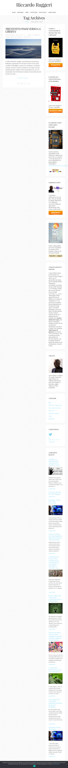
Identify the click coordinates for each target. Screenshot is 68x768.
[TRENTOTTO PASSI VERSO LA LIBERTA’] (23, 48)
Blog (30, 35)
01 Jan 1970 (52, 442)
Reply (50, 439)
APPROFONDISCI (56, 763)
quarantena (19, 37)
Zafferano (51, 419)
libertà (12, 37)
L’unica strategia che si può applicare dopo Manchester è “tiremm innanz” (55, 537)
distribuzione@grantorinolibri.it (58, 165)
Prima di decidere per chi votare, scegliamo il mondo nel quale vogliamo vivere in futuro (55, 636)
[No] (66, 764)
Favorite (57, 439)
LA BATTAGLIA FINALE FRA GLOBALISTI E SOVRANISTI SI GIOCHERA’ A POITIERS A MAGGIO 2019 (54, 562)
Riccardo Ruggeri (34, 5)
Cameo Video (52, 12)
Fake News (52, 411)
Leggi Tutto (52, 489)
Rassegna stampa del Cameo (54, 728)
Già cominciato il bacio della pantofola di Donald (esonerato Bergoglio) (55, 703)
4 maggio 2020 (37, 35)
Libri (26, 12)
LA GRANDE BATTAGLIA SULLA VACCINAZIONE (55, 670)
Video (50, 416)
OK (34, 766)
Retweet (53, 439)
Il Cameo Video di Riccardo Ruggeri (55, 493)
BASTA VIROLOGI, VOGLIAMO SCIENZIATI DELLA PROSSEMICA (55, 598)
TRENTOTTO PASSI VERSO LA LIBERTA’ (23, 30)
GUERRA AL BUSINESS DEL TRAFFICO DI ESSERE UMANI (54, 462)
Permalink (27, 37)
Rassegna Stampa (54, 413)
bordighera (7, 37)
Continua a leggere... (23, 78)
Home (14, 12)
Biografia (20, 12)
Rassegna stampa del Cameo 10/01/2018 (54, 502)
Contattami (33, 12)
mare (15, 37)
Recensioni (42, 12)
